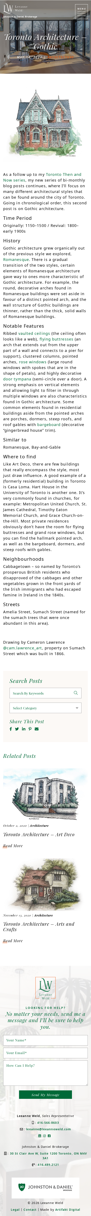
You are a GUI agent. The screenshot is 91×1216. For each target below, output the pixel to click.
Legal (15, 1210)
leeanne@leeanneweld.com (48, 1129)
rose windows (33, 361)
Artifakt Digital (67, 1210)
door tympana (17, 378)
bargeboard (49, 424)
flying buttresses (56, 339)
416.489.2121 (48, 1165)
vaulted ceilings (34, 333)
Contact (30, 1210)
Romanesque (16, 259)
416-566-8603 (48, 1123)
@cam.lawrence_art (22, 647)
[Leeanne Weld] (15, 8)
